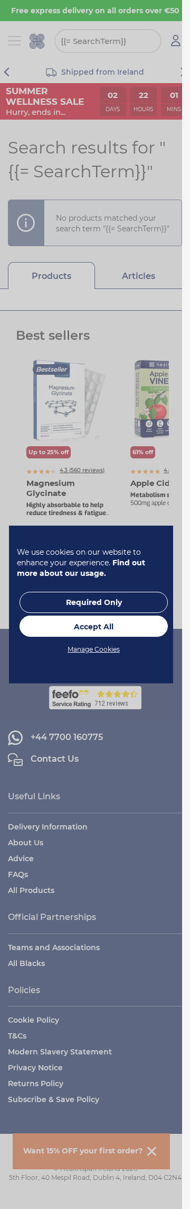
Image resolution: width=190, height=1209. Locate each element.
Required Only (94, 602)
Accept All (93, 626)
